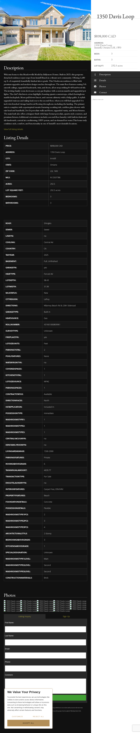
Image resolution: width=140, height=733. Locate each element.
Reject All (38, 716)
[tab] (25, 616)
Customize (17, 716)
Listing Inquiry (24, 616)
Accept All (28, 723)
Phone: (7, 662)
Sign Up (66, 616)
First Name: (9, 623)
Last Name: (9, 636)
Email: (7, 649)
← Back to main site (97, 99)
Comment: (9, 675)
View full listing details (13, 129)
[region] (28, 708)
